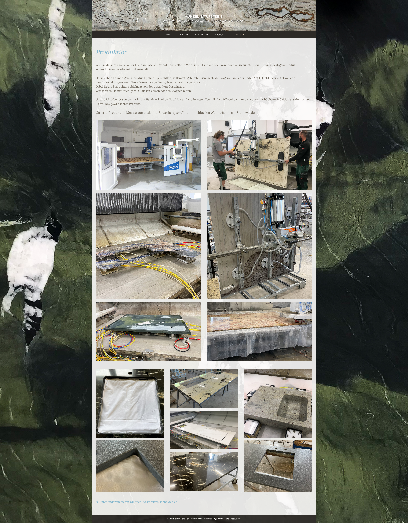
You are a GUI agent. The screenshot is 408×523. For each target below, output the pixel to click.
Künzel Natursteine (204, 16)
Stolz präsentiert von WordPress (184, 518)
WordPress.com (232, 518)
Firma (167, 34)
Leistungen (237, 34)
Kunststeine (202, 34)
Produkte (220, 34)
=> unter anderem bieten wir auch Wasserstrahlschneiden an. (137, 502)
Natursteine (183, 34)
